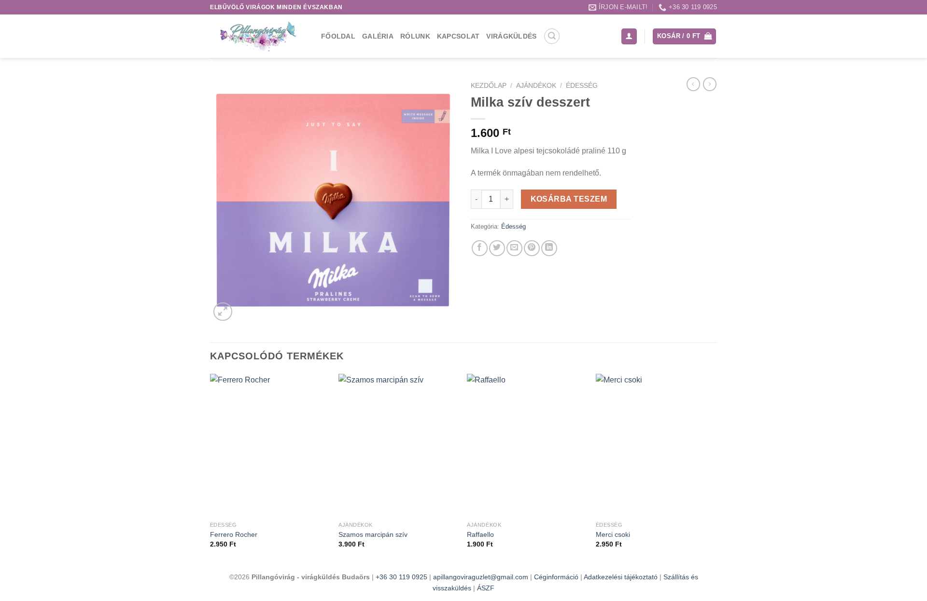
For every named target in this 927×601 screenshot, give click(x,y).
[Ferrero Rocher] (269, 445)
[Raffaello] (526, 445)
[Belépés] (629, 36)
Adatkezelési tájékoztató (622, 577)
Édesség (582, 85)
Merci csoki (613, 534)
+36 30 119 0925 (401, 577)
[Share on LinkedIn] (549, 248)
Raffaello (480, 534)
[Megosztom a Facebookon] (480, 248)
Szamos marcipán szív (372, 534)
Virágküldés (511, 36)
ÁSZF (485, 588)
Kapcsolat (458, 36)
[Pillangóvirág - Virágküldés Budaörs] (258, 36)
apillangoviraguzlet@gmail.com (480, 577)
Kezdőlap (488, 85)
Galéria (377, 36)
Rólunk (415, 36)
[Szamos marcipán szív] (398, 445)
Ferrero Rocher (233, 534)
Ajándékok (536, 85)
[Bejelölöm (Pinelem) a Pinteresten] (532, 248)
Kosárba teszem (569, 199)
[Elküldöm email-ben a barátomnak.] (514, 248)
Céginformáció (557, 577)
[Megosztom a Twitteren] (497, 248)
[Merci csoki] (655, 445)
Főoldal (338, 36)
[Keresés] (552, 36)
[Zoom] (222, 311)
